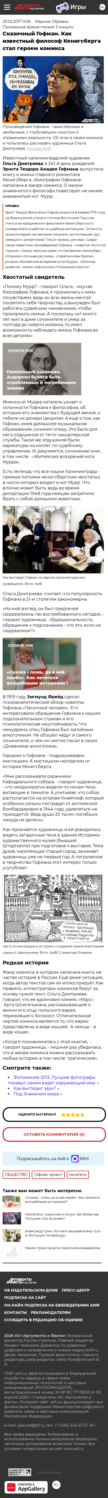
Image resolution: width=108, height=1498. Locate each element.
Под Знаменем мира (36, 1093)
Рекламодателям (51, 1312)
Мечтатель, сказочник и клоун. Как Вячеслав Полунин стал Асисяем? (62, 1216)
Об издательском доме (31, 1290)
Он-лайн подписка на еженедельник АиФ (51, 1305)
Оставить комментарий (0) (54, 1134)
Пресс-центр (76, 1290)
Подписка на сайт (25, 1297)
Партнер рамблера (49, 1472)
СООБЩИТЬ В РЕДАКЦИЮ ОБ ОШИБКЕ (43, 1320)
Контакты (15, 1312)
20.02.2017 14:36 (17, 21)
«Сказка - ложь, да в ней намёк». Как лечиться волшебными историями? (62, 1200)
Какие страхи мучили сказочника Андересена (62, 1248)
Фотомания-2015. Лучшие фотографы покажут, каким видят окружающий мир (51, 1080)
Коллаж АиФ (39, 148)
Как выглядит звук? (35, 1088)
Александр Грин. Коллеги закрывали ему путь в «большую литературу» (63, 1233)
